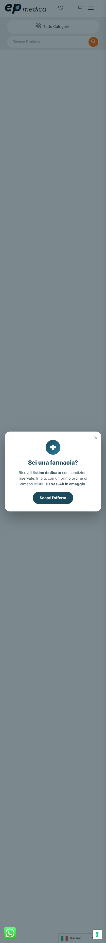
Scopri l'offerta (53, 497)
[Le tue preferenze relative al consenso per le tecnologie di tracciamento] (97, 934)
